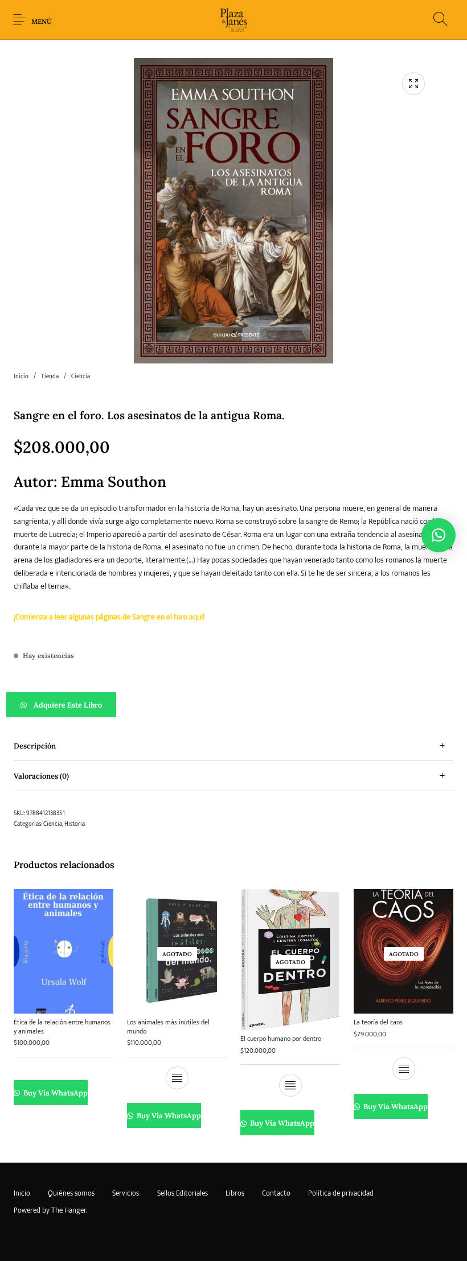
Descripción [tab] (35, 746)
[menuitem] (22, 1193)
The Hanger (68, 1210)
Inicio (21, 376)
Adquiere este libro (68, 705)
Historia (74, 824)
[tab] (233, 746)
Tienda (50, 376)
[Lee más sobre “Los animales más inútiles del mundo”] (177, 1077)
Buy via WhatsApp (55, 1093)
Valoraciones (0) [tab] (41, 776)
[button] (233, 704)
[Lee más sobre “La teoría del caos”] (403, 1068)
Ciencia (80, 376)
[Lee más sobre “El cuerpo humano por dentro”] (290, 1085)
